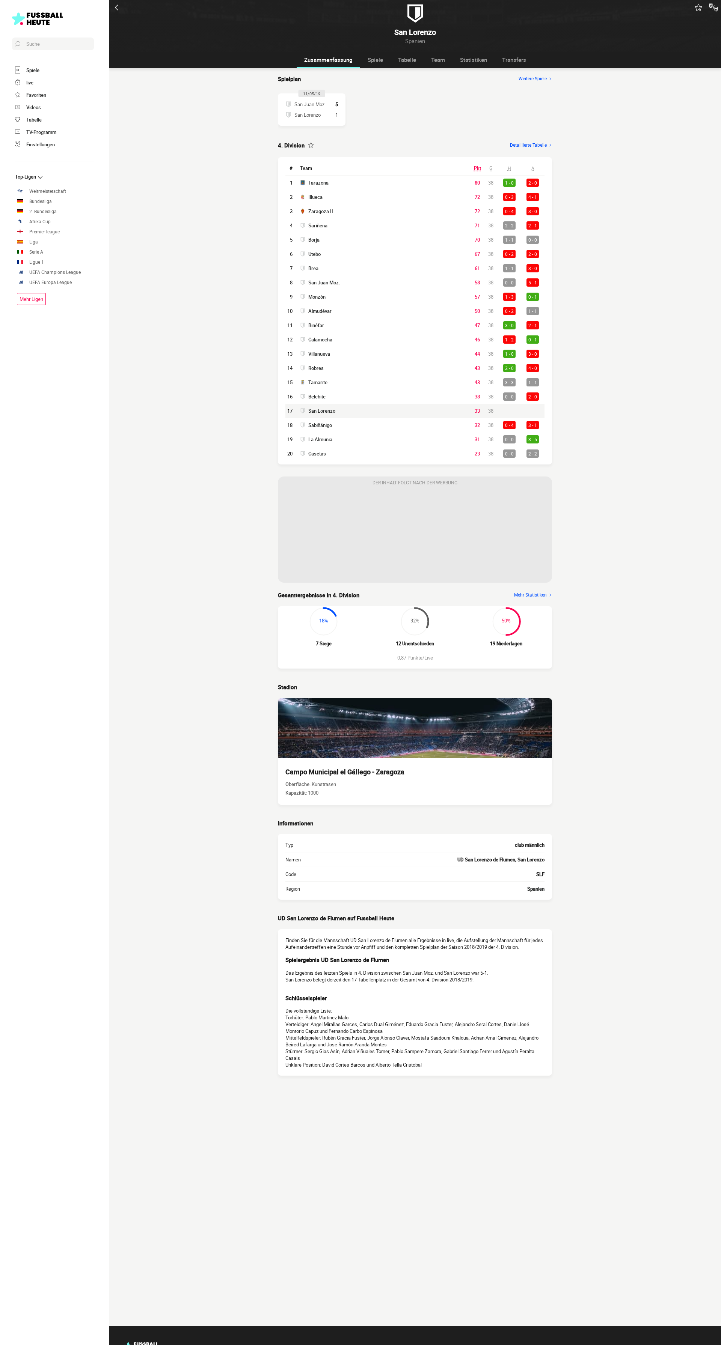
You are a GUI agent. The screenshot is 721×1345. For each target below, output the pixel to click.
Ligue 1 (36, 262)
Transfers (514, 59)
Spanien (536, 888)
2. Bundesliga (43, 211)
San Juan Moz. (324, 282)
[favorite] (698, 7)
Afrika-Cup (40, 221)
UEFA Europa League (50, 282)
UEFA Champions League (55, 272)
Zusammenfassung (328, 59)
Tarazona (318, 182)
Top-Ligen (26, 176)
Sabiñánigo (320, 425)
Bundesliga (40, 201)
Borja (314, 239)
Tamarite (317, 382)
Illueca (315, 197)
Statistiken (473, 59)
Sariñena (317, 225)
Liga (33, 242)
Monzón (317, 296)
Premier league (44, 231)
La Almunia (320, 439)
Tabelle (407, 59)
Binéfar (316, 325)
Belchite (317, 396)
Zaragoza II (320, 211)
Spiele (375, 59)
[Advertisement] (415, 536)
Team (438, 59)
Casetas (317, 453)
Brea (313, 268)
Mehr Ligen (31, 299)
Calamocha (320, 339)
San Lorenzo (321, 410)
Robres (316, 368)
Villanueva (319, 353)
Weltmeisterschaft (47, 191)
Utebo (314, 254)
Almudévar (320, 311)
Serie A (36, 252)
